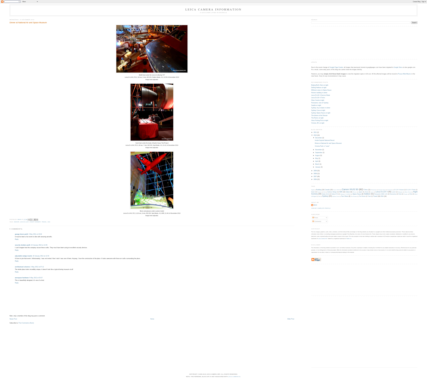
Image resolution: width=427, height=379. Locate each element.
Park (400, 194)
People (405, 194)
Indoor (16, 222)
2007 (315, 176)
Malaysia (400, 192)
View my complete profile (321, 208)
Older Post (290, 319)
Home (152, 319)
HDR (340, 192)
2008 (315, 173)
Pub (411, 194)
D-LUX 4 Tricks (410, 189)
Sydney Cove (335, 196)
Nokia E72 (334, 194)
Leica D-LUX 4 (24, 222)
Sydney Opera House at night (320, 113)
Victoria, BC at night (317, 123)
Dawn (313, 192)
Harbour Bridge (332, 192)
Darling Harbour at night (318, 87)
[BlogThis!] (31, 220)
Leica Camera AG (322, 238)
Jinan (366, 192)
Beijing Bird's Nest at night (319, 85)
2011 (315, 132)
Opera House (357, 194)
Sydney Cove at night (318, 110)
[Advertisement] (328, 42)
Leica (372, 192)
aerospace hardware (22, 278)
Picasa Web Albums (404, 74)
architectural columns (22, 267)
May (316, 158)
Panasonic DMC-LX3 (380, 194)
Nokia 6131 (325, 194)
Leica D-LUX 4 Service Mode (320, 95)
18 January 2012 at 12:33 (41, 256)
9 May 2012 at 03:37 (36, 278)
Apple (312, 189)
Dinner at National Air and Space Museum (328, 143)
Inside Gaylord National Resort (324, 140)
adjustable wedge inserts (23, 256)
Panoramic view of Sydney (319, 103)
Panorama (393, 194)
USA (49, 222)
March (317, 164)
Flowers (319, 192)
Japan (360, 192)
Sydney (325, 196)
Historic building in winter (319, 92)
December (318, 138)
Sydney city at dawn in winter (320, 108)
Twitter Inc (348, 238)
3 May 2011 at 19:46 (35, 234)
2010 (315, 135)
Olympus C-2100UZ (345, 194)
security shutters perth (22, 245)
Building (318, 190)
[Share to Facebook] (35, 220)
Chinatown (373, 189)
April (317, 161)
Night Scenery (35, 222)
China (366, 190)
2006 (315, 179)
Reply (17, 239)
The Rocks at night (317, 118)
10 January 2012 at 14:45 (39, 245)
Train (369, 196)
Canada (327, 190)
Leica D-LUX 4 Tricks (318, 97)
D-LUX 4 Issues (399, 189)
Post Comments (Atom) (26, 323)
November (318, 149)
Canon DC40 (336, 189)
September (319, 152)
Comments (317, 221)
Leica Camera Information (213, 9)
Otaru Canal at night (317, 100)
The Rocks (362, 196)
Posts (316, 218)
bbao (315, 205)
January (318, 167)
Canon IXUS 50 (350, 189)
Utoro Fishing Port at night (319, 120)
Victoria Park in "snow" (322, 146)
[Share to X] (33, 220)
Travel (44, 222)
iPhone (354, 192)
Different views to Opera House (321, 90)
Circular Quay (381, 189)
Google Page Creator (336, 67)
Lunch (394, 192)
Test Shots (344, 196)
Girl (324, 192)
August (317, 155)
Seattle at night (316, 105)
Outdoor (367, 194)
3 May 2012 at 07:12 (37, 267)
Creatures (389, 189)
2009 (315, 170)
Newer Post (13, 319)
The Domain (354, 196)
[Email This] (29, 220)
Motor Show (408, 192)
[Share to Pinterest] (37, 220)
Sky (319, 196)
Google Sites (398, 67)
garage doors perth (21, 234)
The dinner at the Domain (319, 115)
